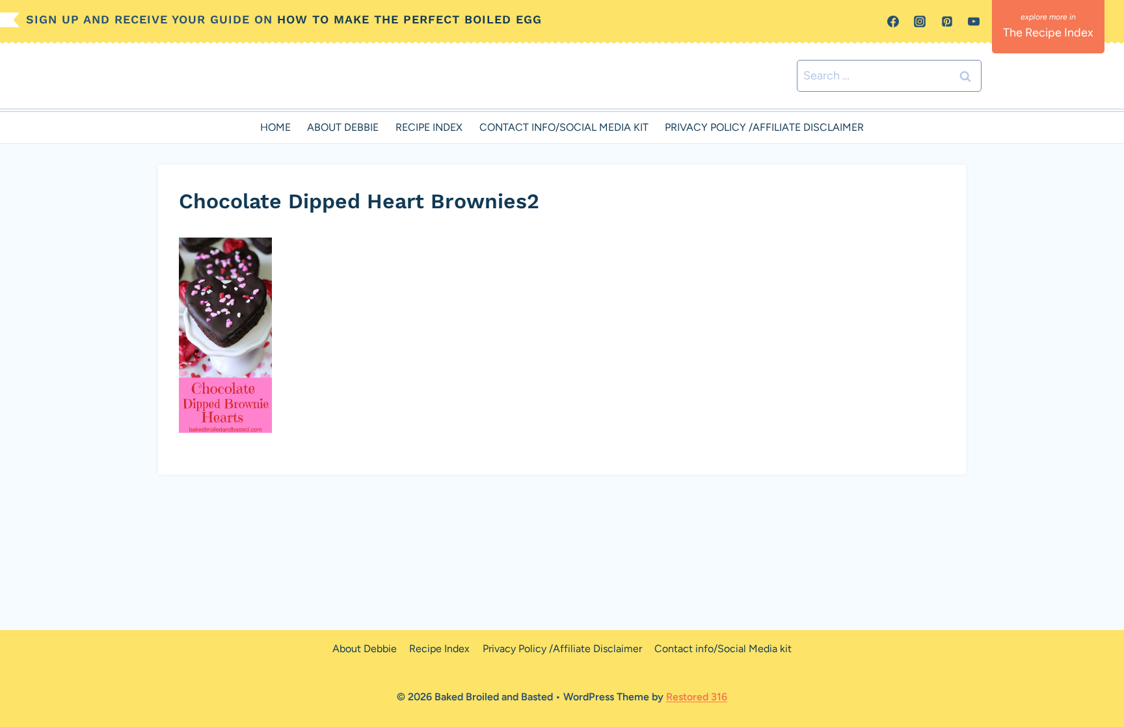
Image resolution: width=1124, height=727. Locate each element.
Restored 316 (696, 697)
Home (275, 127)
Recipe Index (428, 127)
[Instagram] (919, 21)
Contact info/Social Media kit (564, 127)
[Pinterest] (947, 21)
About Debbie (343, 127)
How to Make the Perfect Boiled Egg (409, 19)
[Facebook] (893, 21)
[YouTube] (973, 21)
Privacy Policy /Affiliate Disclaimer (764, 127)
